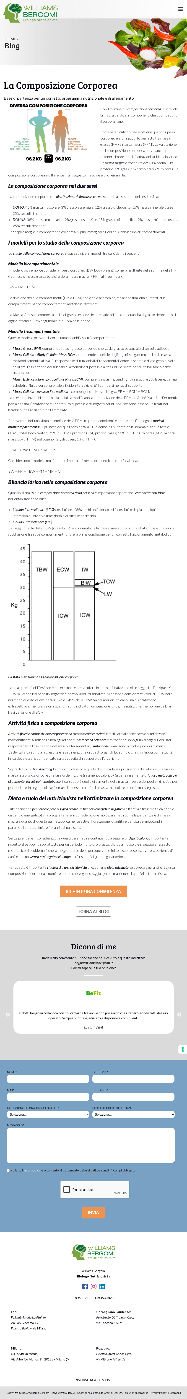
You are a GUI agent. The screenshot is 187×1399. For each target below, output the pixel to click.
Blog (12, 45)
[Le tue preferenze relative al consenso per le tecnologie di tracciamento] (182, 1049)
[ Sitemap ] (174, 1392)
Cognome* (100, 1072)
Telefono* (100, 1090)
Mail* (10, 1090)
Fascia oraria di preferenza (112, 1108)
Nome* (12, 1072)
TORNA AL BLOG (93, 911)
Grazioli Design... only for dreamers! (126, 1392)
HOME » (12, 39)
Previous (7, 1015)
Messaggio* (15, 1125)
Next (179, 1015)
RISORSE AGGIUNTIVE (94, 1380)
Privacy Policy (158, 1392)
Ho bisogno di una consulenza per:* (33, 1108)
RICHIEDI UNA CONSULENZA (93, 891)
